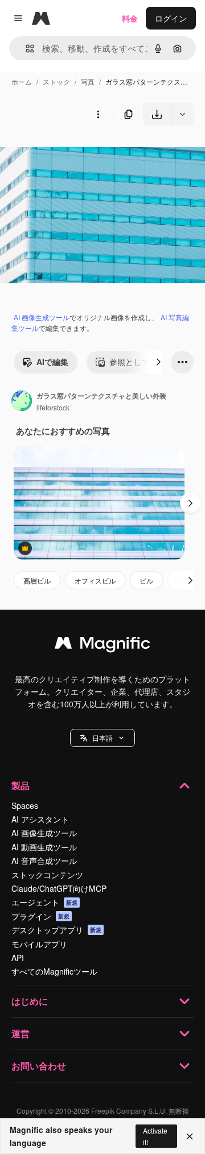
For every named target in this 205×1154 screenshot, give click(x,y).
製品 (20, 785)
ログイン (171, 18)
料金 (130, 18)
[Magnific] (102, 645)
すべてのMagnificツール (54, 971)
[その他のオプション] (98, 114)
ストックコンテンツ (47, 874)
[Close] (189, 1136)
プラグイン (40, 916)
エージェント (44, 902)
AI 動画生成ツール (44, 847)
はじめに (29, 1001)
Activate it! (155, 1136)
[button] (102, 738)
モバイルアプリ (39, 944)
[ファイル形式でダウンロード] (182, 114)
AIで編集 (52, 361)
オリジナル (78, 152)
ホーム (21, 81)
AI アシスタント (40, 819)
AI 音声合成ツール (44, 860)
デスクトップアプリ (56, 929)
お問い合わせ (38, 1065)
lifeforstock (52, 407)
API (17, 957)
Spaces (24, 805)
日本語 (102, 737)
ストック (56, 81)
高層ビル (37, 580)
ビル (146, 580)
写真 (88, 81)
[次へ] (158, 362)
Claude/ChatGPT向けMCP (58, 888)
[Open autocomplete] (25, 48)
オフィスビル (95, 580)
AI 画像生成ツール (41, 317)
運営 (20, 1033)
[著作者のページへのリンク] (21, 402)
